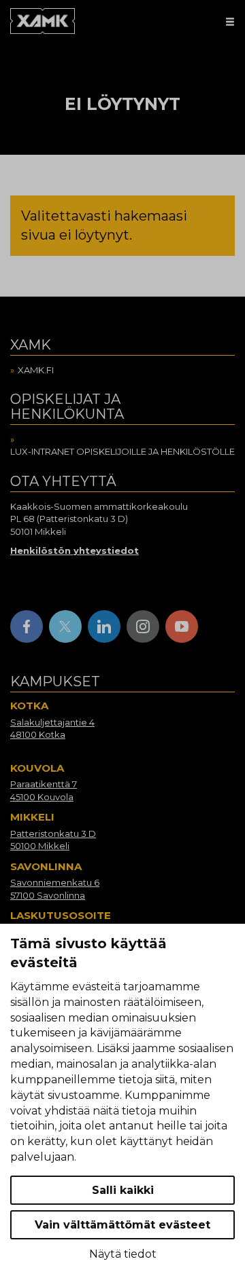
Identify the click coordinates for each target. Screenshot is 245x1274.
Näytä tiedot (123, 1254)
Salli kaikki (123, 1190)
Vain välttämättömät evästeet (122, 1224)
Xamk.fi (36, 369)
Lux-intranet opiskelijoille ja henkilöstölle (122, 451)
